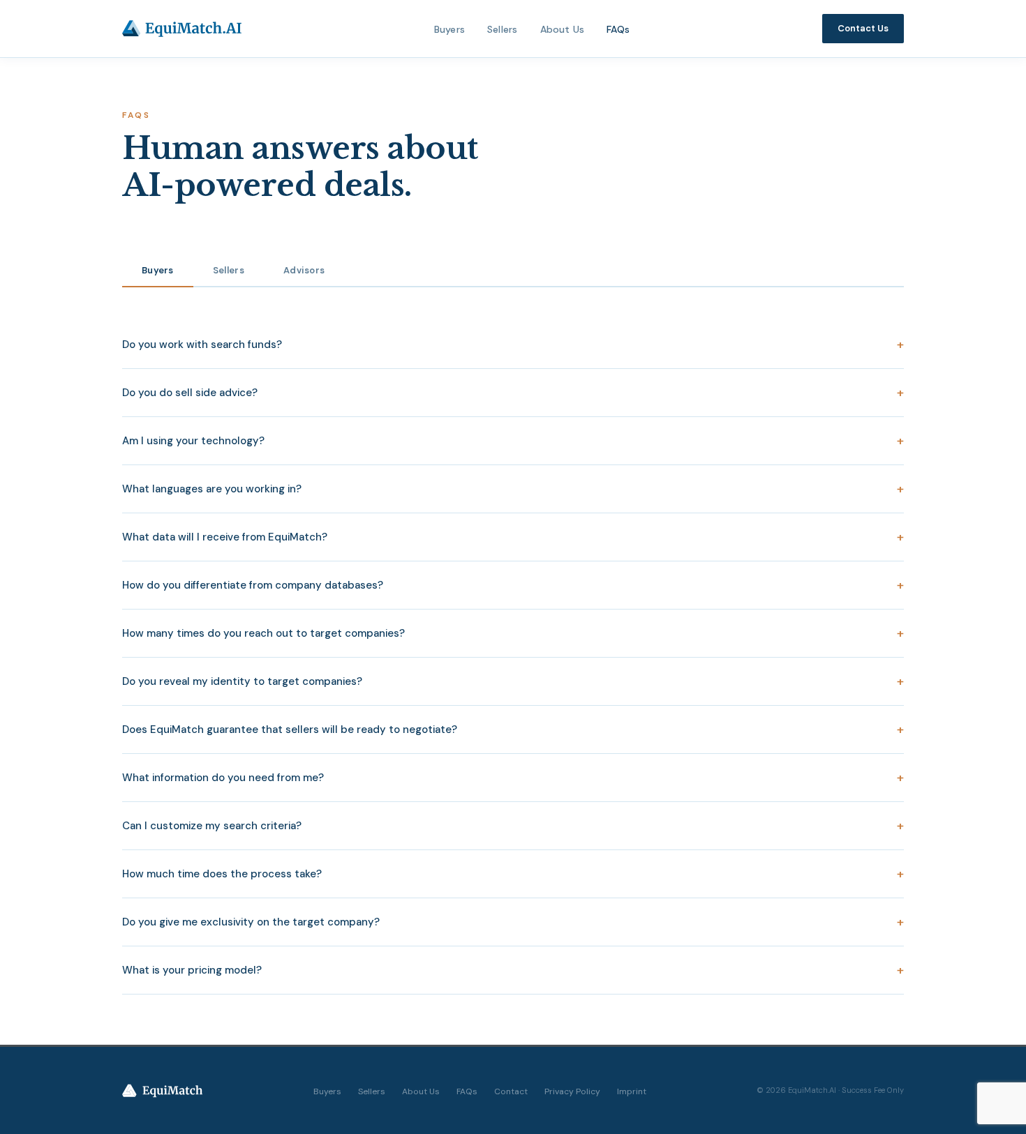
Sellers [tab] (228, 270)
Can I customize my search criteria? (513, 825)
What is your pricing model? (513, 970)
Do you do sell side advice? (513, 392)
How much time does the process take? (513, 873)
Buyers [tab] (158, 270)
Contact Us (863, 28)
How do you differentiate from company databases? (513, 585)
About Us (562, 29)
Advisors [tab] (304, 270)
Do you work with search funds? (513, 344)
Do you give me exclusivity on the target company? (513, 922)
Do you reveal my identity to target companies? (513, 681)
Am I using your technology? (513, 440)
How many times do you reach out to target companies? (513, 633)
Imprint (631, 1091)
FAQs (618, 29)
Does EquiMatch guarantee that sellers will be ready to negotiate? (513, 729)
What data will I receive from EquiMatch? (513, 537)
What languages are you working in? (513, 489)
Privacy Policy (572, 1091)
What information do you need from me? (513, 777)
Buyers (449, 29)
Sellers (502, 29)
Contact (511, 1091)
